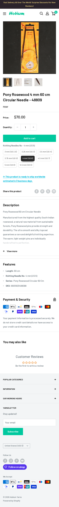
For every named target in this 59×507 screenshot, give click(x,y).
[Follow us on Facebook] (5, 461)
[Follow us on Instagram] (11, 461)
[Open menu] (4, 13)
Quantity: (7, 127)
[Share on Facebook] (36, 191)
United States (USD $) (14, 445)
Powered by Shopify (11, 500)
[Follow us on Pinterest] (17, 461)
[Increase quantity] (33, 127)
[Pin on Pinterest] (42, 191)
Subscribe (13, 431)
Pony (5, 107)
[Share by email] (54, 191)
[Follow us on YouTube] (22, 461)
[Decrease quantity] (17, 127)
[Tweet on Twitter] (48, 191)
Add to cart (29, 138)
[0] (53, 13)
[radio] (10, 152)
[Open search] (41, 13)
